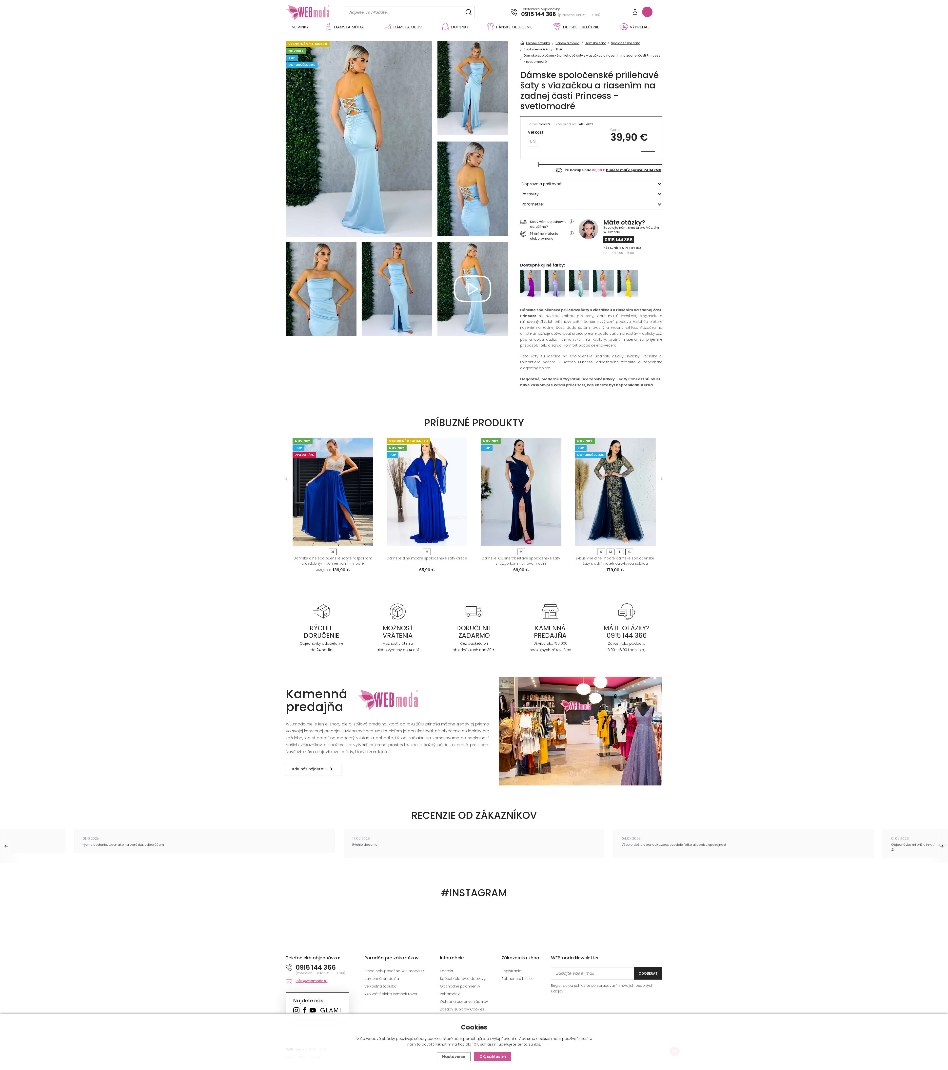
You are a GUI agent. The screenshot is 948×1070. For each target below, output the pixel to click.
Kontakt (446, 970)
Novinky (300, 27)
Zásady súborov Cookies (462, 1009)
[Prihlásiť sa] (635, 12)
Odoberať (647, 973)
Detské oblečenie (581, 27)
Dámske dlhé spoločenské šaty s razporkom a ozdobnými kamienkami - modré (333, 561)
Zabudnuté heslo (517, 978)
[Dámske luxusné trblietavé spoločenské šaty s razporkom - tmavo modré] (521, 492)
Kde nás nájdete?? (310, 769)
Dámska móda (349, 27)
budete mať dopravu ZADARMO (633, 170)
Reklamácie (450, 993)
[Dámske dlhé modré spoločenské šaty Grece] (427, 492)
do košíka (331, 540)
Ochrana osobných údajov (464, 1001)
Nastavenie (453, 1056)
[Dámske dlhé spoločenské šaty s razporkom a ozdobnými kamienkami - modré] (333, 492)
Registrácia (511, 970)
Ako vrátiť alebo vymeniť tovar (390, 993)
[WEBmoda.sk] (296, 1011)
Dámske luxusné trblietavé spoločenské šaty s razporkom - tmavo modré (521, 561)
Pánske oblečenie (514, 27)
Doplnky (460, 27)
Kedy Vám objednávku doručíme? (548, 224)
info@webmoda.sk (312, 980)
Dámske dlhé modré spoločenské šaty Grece (427, 558)
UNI (533, 141)
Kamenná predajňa (381, 978)
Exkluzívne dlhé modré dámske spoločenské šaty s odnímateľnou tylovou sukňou (615, 561)
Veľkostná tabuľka (380, 986)
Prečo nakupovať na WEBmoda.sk (394, 970)
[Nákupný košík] (647, 12)
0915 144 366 (538, 14)
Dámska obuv (407, 27)
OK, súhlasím (492, 1056)
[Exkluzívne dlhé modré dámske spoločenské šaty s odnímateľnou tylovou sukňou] (615, 492)
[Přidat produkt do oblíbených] (367, 540)
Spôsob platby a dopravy (463, 978)
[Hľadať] (469, 12)
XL (332, 552)
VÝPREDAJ (640, 27)
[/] (321, 611)
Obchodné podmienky (460, 986)
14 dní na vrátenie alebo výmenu (544, 236)
